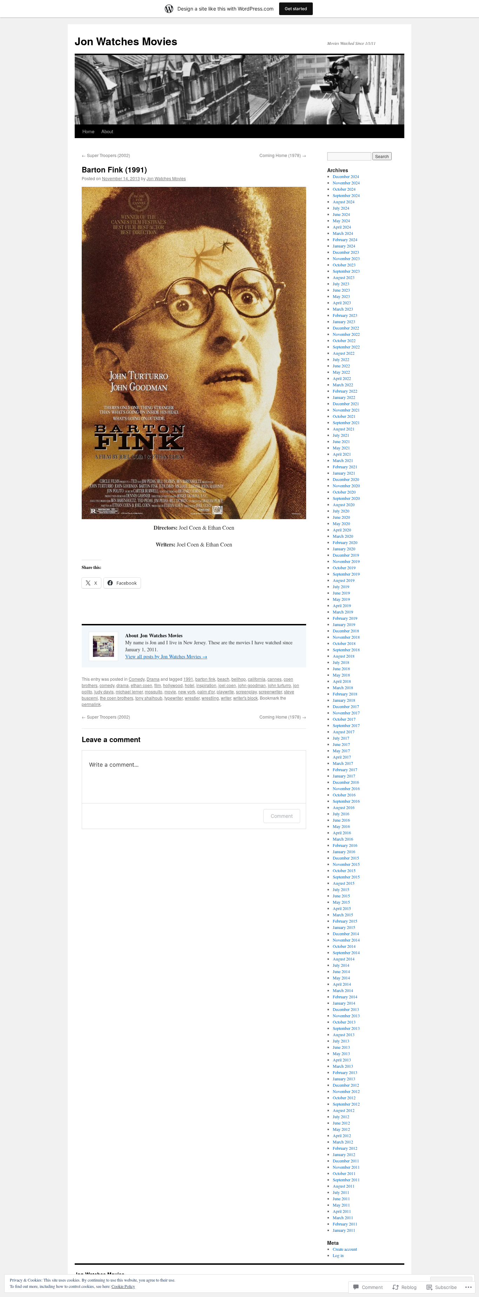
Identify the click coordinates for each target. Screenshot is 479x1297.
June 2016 (341, 820)
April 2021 (342, 454)
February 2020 (345, 542)
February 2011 (345, 1224)
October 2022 (344, 340)
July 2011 (341, 1192)
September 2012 (346, 1104)
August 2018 (344, 656)
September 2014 (346, 952)
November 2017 (346, 712)
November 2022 (346, 334)
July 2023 (341, 283)
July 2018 (341, 662)
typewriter (173, 698)
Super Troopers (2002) (106, 155)
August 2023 (344, 277)
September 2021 (346, 422)
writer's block (245, 698)
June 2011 (341, 1198)
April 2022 (342, 378)
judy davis (104, 691)
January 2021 (344, 473)
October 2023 (344, 264)
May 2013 (341, 1053)
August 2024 (344, 201)
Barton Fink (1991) (114, 169)
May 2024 (341, 220)
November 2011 (346, 1167)
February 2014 (345, 996)
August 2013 (344, 1034)
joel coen (227, 685)
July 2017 (341, 738)
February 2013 (345, 1072)
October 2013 (344, 1022)
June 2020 (341, 517)
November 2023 (346, 258)
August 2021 (344, 429)
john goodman (252, 685)
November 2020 (346, 485)
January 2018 (344, 700)
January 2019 (344, 624)
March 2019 (343, 611)
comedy (107, 685)
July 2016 (341, 813)
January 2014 (344, 1003)
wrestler (192, 698)
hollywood (173, 685)
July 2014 (341, 965)
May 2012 (341, 1129)
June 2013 (341, 1047)
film (157, 685)
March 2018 (343, 687)
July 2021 (341, 435)
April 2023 (342, 302)
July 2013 (341, 1041)
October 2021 (344, 416)
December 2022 (346, 328)
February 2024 (345, 239)
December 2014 (346, 933)
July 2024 (341, 208)
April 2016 (342, 832)
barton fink (205, 679)
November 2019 (346, 561)
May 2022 (341, 372)
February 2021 (345, 466)
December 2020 (346, 479)
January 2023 (344, 321)
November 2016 (346, 788)
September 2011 (346, 1179)
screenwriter (270, 691)
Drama (153, 679)
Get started (296, 8)
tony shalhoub (148, 698)
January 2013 (344, 1078)
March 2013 (343, 1066)
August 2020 (344, 504)
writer (226, 698)
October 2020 (344, 492)
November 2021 (346, 410)
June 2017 (341, 744)
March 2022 (343, 384)
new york (186, 691)
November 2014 (346, 940)
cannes (275, 679)
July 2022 (341, 359)
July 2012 (341, 1116)
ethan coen (141, 685)
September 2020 (346, 498)
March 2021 (343, 460)
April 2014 (342, 984)
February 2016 (345, 845)
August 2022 (344, 353)
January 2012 (344, 1154)
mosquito (153, 691)
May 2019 (341, 599)
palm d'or (206, 691)
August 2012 (344, 1110)
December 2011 (346, 1160)
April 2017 (342, 757)
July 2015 (341, 889)
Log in (338, 1255)
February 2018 (345, 694)
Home (88, 131)
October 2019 (344, 567)
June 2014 (341, 971)
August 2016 (344, 807)
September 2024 (346, 195)
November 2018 (346, 637)
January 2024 (344, 246)
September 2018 (346, 649)
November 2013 (346, 1015)
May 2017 (341, 750)
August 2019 (344, 580)
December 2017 (346, 706)
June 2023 (341, 290)
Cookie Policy (123, 1286)
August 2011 (344, 1186)
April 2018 (342, 681)
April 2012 (342, 1135)
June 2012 (341, 1123)
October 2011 (344, 1173)
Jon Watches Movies (126, 40)
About (107, 131)
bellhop (238, 679)
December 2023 (346, 252)
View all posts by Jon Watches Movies (166, 656)
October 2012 (344, 1097)
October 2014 (344, 946)
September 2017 (346, 725)
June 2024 (341, 214)
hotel (189, 685)
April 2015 (342, 908)
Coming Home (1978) (282, 155)
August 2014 (344, 959)
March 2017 (343, 763)
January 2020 (344, 548)
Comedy (136, 679)
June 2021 (341, 441)
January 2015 (344, 927)
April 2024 (342, 227)
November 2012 (346, 1091)
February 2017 (345, 769)
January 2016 (344, 851)
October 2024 (344, 189)
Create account (345, 1249)
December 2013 (346, 1009)
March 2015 (343, 914)
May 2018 (341, 675)
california (256, 679)
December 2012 (346, 1085)
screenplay (246, 691)
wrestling (210, 698)
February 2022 (345, 391)
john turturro (279, 685)
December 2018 (346, 630)
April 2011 (342, 1211)
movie (170, 691)
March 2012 (343, 1142)
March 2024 (343, 233)
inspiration (206, 685)
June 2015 (341, 895)
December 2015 (346, 858)
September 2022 (346, 346)
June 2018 (341, 668)
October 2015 (344, 870)
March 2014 (343, 990)
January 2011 (344, 1230)
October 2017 (344, 719)
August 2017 (344, 731)
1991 (188, 679)
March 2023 (343, 309)
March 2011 (343, 1217)
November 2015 (346, 864)
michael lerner (129, 691)
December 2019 (346, 555)
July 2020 (341, 511)
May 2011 (341, 1205)
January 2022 (344, 397)
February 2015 (345, 921)
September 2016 (346, 801)
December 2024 (346, 176)
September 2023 (346, 271)
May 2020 (341, 523)
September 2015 (346, 877)
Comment (282, 816)
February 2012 (345, 1148)
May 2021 (341, 447)
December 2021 (346, 403)
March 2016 (343, 839)
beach (223, 679)
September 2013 (346, 1028)
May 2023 (341, 296)
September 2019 (346, 574)
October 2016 (344, 794)
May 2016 (341, 826)
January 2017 (344, 776)
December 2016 (346, 782)
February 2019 (345, 618)
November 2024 (346, 182)
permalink (91, 704)
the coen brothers (116, 698)
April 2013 (342, 1059)
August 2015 (344, 883)
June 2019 (341, 593)
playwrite (225, 691)
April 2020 (342, 529)
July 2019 (341, 586)
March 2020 (343, 536)
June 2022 (341, 365)
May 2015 (341, 902)
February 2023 (345, 315)
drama (122, 685)
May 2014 (341, 977)
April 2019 (342, 605)
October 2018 (344, 643)
